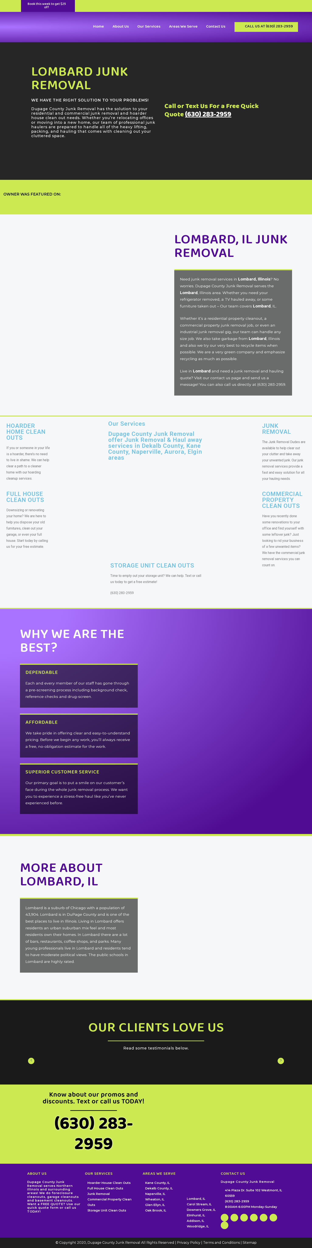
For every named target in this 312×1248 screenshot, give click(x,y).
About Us (120, 27)
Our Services (148, 27)
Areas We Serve (183, 27)
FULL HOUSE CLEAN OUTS (25, 496)
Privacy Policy (188, 1243)
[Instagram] (263, 1217)
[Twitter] (273, 1217)
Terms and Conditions (221, 1243)
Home (98, 27)
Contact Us (215, 27)
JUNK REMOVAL (276, 428)
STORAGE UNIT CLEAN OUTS (152, 565)
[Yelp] (254, 1217)
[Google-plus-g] (234, 1217)
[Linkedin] (244, 1217)
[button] (48, 6)
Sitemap (250, 1243)
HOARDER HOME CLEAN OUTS (26, 431)
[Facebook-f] (224, 1217)
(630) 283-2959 (208, 115)
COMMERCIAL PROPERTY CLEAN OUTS (282, 499)
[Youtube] (224, 1225)
